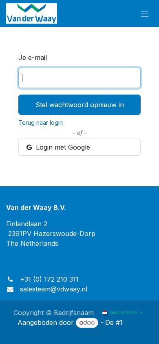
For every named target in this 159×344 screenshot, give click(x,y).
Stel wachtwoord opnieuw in (79, 105)
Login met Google (62, 147)
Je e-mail (32, 57)
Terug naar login (40, 122)
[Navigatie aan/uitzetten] (145, 13)
